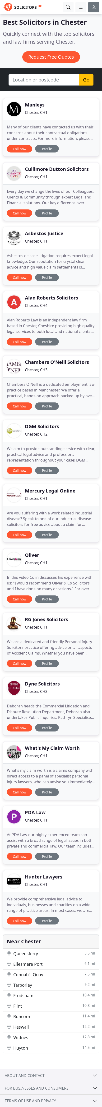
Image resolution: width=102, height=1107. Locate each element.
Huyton (53, 1048)
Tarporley (53, 985)
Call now (19, 149)
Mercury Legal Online (50, 490)
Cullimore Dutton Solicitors (57, 169)
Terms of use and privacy (30, 1100)
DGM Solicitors (42, 426)
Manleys (35, 105)
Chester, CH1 (36, 112)
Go (86, 79)
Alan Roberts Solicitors (51, 298)
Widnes (53, 1037)
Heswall (53, 1027)
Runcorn (53, 1016)
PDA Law (35, 812)
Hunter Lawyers (43, 876)
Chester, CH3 (36, 369)
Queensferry (53, 953)
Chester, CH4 (36, 305)
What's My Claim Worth (52, 748)
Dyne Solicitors (42, 683)
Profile (47, 149)
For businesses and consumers (37, 1088)
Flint (53, 1006)
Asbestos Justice (44, 233)
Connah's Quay (53, 974)
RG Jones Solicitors (46, 619)
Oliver (32, 555)
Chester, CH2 (36, 434)
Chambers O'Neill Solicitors (57, 362)
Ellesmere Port (53, 964)
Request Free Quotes (51, 57)
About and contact (25, 1075)
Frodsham (53, 995)
